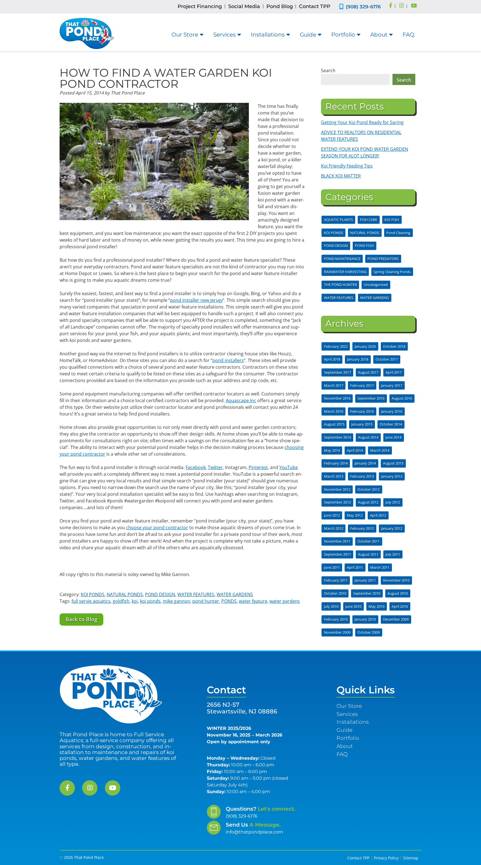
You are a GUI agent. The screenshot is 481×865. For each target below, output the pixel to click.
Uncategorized (376, 284)
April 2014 (355, 450)
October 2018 (394, 346)
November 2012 (337, 489)
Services (224, 34)
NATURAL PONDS (125, 594)
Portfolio (343, 34)
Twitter (215, 467)
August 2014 (368, 437)
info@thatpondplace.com (254, 832)
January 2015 (361, 424)
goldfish (121, 601)
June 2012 (332, 515)
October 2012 (368, 489)
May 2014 (332, 450)
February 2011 (336, 580)
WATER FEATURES (195, 594)
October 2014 (391, 424)
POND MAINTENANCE (342, 258)
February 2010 (336, 619)
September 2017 (337, 372)
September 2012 (337, 502)
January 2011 (365, 580)
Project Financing (200, 6)
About (378, 34)
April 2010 (400, 606)
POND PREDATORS (383, 258)
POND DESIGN (160, 594)
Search (328, 70)
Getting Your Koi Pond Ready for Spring (362, 122)
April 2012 (378, 515)
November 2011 (337, 541)
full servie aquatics (91, 601)
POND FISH (364, 245)
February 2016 (362, 411)
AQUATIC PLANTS (338, 219)
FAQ (408, 34)
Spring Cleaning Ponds (392, 271)
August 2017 (368, 372)
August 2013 (393, 463)
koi (135, 601)
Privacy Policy (386, 858)
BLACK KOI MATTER (341, 176)
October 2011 (368, 541)
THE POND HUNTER (340, 284)
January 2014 (365, 463)
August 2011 (368, 554)
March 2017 (333, 385)
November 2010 (396, 580)
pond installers (228, 360)
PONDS (229, 601)
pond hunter (205, 601)
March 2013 (333, 476)
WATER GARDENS (235, 594)
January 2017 (391, 385)
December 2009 (396, 619)
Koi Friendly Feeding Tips (347, 166)
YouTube (288, 467)
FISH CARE (368, 219)
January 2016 (391, 411)
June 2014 (393, 437)
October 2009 (368, 632)
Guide (308, 34)
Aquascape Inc (241, 400)
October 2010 (335, 593)
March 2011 (379, 567)
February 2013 (362, 476)
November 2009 (337, 632)
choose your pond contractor (157, 527)
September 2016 (370, 398)
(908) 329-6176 (363, 6)
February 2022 (336, 346)
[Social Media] (390, 6)
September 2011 (337, 554)
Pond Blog (279, 6)
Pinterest (258, 467)
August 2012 (368, 502)
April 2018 (332, 359)
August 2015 (334, 424)
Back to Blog (81, 619)
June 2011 (332, 567)
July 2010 (331, 606)
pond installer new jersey (196, 300)
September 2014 (337, 437)
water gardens (284, 601)
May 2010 (376, 606)
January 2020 (365, 346)
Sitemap (410, 858)
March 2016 (333, 411)
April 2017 (394, 372)
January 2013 (391, 476)
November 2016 (337, 398)
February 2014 (336, 463)
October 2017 (387, 359)
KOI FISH (391, 219)
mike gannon (176, 601)
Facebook (196, 467)
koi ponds (150, 601)
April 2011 (355, 567)
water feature (253, 601)
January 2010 (365, 619)
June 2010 (353, 606)
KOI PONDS (92, 594)
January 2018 (357, 359)
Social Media (244, 6)
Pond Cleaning (398, 232)
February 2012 (362, 528)
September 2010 (366, 593)
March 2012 (333, 528)
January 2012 (391, 528)
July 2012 (393, 502)
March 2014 (379, 450)
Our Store (184, 34)
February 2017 (362, 385)
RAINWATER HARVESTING (345, 271)
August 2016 (402, 398)
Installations (268, 34)
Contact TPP (314, 6)
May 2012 (355, 515)
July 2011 (393, 554)
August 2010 (397, 593)
